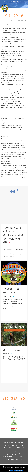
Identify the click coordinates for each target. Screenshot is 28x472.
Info (15, 20)
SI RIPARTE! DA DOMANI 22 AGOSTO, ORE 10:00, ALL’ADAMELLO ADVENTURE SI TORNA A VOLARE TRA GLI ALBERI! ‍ (13, 235)
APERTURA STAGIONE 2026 (11, 350)
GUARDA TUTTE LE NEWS (14, 387)
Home (7, 20)
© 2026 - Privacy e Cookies (12, 459)
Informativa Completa (18, 470)
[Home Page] (5, 8)
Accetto (10, 470)
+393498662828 (14, 1)
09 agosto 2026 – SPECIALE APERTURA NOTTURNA (12, 291)
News (11, 20)
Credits (20, 459)
